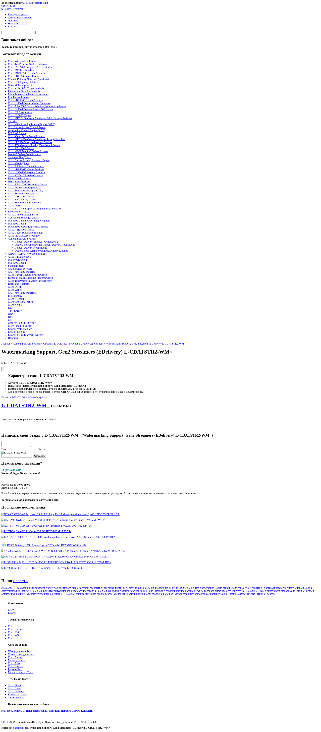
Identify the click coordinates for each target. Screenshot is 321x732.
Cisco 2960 (14, 632)
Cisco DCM (14, 286)
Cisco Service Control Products (24, 202)
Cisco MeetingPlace (18, 163)
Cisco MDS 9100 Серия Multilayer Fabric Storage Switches (40, 118)
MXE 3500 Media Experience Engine (28, 226)
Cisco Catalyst (15, 666)
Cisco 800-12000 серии (21, 301)
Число (41, 449)
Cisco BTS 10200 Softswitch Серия (27, 184)
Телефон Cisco (16, 697)
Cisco (11, 609)
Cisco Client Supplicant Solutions (25, 232)
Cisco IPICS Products (19, 256)
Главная (5, 343)
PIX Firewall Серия (18, 97)
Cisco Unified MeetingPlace (23, 214)
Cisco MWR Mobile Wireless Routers (28, 151)
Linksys (12, 612)
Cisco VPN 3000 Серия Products (26, 88)
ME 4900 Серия (17, 262)
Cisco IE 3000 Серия (19, 115)
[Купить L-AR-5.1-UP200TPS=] (15, 537)
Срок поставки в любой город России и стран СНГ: (37, 391)
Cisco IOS (13, 626)
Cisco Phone (14, 685)
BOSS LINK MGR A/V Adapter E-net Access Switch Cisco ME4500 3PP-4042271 (64, 556)
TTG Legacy (15, 310)
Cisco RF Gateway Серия (22, 199)
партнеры (18, 727)
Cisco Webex (15, 289)
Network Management (20, 85)
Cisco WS (13, 635)
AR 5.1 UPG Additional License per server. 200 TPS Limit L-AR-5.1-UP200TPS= (74, 537)
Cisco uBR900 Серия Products (24, 76)
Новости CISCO (17, 23)
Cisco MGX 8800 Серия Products (26, 73)
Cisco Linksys (15, 629)
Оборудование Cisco (19, 651)
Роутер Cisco (15, 669)
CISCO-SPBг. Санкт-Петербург (12, 7)
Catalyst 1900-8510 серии (22, 322)
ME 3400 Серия (17, 133)
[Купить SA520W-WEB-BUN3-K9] (17, 550)
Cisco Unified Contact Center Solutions (29, 103)
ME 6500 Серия (17, 223)
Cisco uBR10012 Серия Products (26, 169)
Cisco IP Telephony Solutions (23, 82)
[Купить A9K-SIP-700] (10, 525)
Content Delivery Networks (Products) (28, 79)
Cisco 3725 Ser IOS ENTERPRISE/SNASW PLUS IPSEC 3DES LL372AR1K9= (66, 562)
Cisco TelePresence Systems (23, 193)
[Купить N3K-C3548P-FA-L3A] (15, 514)
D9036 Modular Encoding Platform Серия (30, 277)
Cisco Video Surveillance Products (26, 136)
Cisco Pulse (14, 205)
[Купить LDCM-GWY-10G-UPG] (3, 545)
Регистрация (40, 2)
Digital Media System (19, 178)
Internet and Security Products (24, 91)
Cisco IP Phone (16, 691)
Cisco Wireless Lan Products (23, 61)
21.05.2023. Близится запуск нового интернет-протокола (62, 590)
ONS (11, 313)
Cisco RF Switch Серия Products (26, 166)
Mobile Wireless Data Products (24, 154)
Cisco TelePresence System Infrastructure (30, 280)
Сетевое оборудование (21, 654)
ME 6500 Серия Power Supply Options (29, 220)
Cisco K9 (13, 638)
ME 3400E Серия (17, 259)
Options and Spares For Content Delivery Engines (41, 250)
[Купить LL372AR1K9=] (11, 562)
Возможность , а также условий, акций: (50, 388)
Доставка (13, 20)
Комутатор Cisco (17, 694)
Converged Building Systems (23, 217)
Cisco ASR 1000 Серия (21, 196)
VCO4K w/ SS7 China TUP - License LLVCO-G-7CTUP (57, 568)
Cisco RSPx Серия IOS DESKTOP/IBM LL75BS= (43, 531)
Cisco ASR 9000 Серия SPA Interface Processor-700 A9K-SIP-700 (55, 525)
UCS (10, 307)
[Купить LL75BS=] (8, 531)
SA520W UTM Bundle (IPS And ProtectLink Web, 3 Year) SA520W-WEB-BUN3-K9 (80, 550)
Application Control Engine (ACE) (26, 130)
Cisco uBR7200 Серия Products (25, 100)
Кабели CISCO (16, 331)
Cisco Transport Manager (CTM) (25, 190)
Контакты (13, 26)
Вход (29, 2)
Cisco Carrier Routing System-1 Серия (28, 160)
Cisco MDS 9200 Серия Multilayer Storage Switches (36, 139)
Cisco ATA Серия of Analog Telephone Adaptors (34, 145)
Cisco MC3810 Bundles (21, 70)
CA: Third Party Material (21, 271)
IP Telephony (15, 295)
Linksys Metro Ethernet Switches (25, 334)
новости (20, 581)
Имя (3, 449)
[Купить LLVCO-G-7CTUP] (13, 568)
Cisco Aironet (15, 657)
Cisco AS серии (16, 298)
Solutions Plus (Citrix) (19, 157)
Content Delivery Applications (31, 247)
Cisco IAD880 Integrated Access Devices (30, 142)
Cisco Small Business (19, 325)
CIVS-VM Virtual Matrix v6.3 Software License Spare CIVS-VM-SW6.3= (65, 520)
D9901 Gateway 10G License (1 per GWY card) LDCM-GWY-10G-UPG (46, 545)
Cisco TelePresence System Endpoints (28, 64)
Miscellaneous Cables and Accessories (28, 94)
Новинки (13, 337)
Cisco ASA (14, 663)
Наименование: (17, 385)
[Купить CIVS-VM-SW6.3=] (13, 520)
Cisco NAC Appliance (20, 112)
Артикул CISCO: (17, 382)
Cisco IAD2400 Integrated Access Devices (30, 67)
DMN (11, 316)
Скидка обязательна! (20, 17)
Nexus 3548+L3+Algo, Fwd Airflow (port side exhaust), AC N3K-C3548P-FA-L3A (75, 514)
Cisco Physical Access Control (24, 235)
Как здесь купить (18, 14)
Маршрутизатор (17, 660)
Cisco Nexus (15, 304)
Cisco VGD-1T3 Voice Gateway (25, 175)
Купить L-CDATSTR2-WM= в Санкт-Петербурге (24, 397)
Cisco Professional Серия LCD (24, 187)
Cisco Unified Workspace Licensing (27, 172)
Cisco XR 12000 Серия (21, 148)
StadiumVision (16, 265)
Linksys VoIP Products (20, 328)
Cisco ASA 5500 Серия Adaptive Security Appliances (37, 106)
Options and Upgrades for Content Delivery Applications (45, 244)
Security (12, 121)
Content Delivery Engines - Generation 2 (36, 241)
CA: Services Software (20, 268)
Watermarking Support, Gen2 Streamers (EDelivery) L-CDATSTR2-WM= (145, 343)
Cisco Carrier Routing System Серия (27, 274)
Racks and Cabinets (18, 283)
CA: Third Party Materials (22, 292)
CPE (10, 319)
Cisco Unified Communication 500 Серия (30, 109)
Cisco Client (14, 688)
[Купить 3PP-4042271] (10, 556)
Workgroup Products (19, 181)
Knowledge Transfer (19, 211)
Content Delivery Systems (22, 238)
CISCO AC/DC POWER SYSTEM (27, 253)
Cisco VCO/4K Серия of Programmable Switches (34, 208)
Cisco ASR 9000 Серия (21, 229)
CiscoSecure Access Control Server (26, 127)
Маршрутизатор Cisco (20, 672)
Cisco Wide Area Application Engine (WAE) (31, 124)
